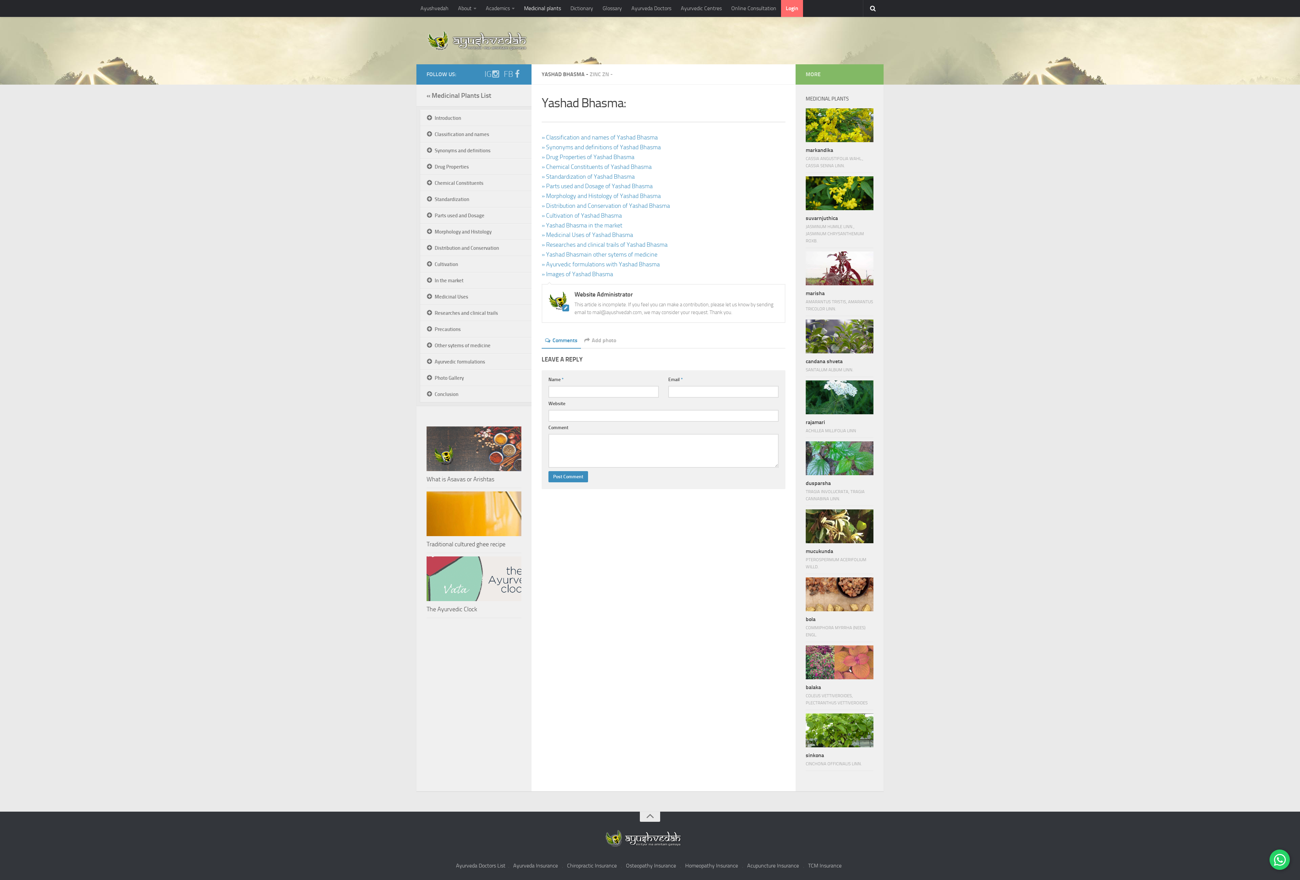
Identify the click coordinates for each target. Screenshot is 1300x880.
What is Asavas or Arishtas (460, 479)
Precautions (448, 329)
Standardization (452, 199)
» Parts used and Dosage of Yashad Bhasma (597, 186)
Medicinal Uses (451, 297)
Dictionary (581, 8)
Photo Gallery (449, 378)
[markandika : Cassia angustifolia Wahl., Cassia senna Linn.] (839, 125)
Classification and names (462, 134)
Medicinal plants (542, 8)
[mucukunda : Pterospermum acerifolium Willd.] (839, 526)
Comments (565, 340)
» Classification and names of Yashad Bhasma (600, 137)
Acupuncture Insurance (773, 865)
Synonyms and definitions (463, 151)
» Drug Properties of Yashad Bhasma (588, 157)
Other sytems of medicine (463, 346)
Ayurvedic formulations (460, 362)
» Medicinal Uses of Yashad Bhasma (587, 235)
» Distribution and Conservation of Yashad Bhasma (606, 206)
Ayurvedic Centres (701, 8)
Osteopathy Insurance (651, 865)
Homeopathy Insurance (711, 865)
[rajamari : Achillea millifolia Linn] (839, 397)
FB (508, 74)
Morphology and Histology (463, 232)
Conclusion (446, 394)
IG (488, 74)
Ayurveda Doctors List (480, 865)
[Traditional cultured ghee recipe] (474, 513)
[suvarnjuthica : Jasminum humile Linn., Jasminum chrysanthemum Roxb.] (839, 193)
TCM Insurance (825, 865)
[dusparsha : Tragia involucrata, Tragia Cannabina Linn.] (839, 458)
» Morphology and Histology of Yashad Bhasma (601, 196)
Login (792, 8)
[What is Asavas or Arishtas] (474, 448)
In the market (449, 281)
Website (556, 403)
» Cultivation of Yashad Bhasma (582, 215)
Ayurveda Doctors (651, 8)
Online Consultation (753, 8)
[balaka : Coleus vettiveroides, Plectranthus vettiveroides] (839, 662)
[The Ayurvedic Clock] (474, 578)
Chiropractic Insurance (592, 865)
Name (556, 379)
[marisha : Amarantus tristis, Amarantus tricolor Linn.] (839, 268)
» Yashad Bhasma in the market (582, 225)
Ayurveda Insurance (535, 865)
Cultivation (446, 264)
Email (675, 379)
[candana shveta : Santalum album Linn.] (839, 336)
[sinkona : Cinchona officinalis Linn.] (839, 730)
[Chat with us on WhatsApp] (1280, 860)
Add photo (604, 340)
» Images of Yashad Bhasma (577, 274)
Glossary (612, 8)
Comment (558, 428)
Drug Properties (452, 167)
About (465, 8)
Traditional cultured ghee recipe (466, 544)
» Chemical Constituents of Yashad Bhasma (597, 167)
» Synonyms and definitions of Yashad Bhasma (601, 147)
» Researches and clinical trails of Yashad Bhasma (605, 244)
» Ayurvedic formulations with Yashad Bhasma (601, 264)
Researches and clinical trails (466, 313)
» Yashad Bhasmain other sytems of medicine (599, 254)
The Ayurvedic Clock (452, 609)
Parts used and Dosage (459, 216)
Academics (498, 8)
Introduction (448, 118)
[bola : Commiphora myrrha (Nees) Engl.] (839, 594)
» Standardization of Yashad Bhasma (588, 176)
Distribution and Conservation (467, 248)
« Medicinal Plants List (459, 95)
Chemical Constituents (459, 183)
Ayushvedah (434, 8)
